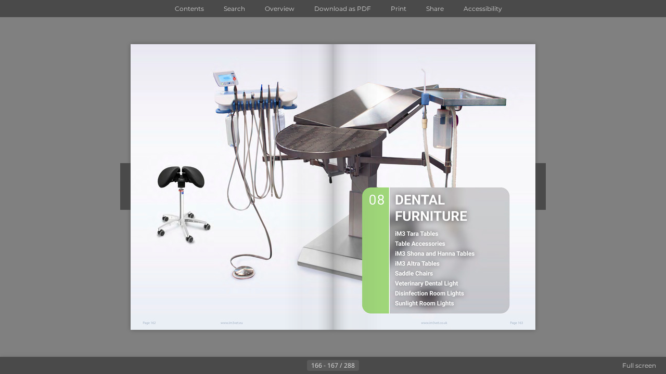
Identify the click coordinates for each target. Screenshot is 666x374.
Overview (279, 8)
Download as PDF (342, 8)
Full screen (639, 365)
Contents (189, 8)
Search (234, 8)
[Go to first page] (282, 365)
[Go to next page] (367, 365)
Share (435, 8)
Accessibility (483, 8)
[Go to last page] (384, 365)
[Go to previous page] (298, 365)
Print (398, 8)
